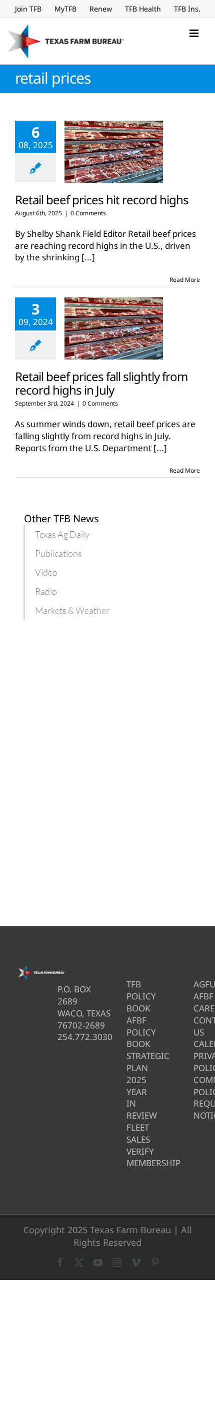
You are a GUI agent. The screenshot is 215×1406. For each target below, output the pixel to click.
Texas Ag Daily (62, 534)
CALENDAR (197, 1043)
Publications (58, 553)
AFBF (197, 996)
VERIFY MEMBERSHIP (129, 1157)
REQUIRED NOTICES (197, 1109)
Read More (185, 279)
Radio (46, 591)
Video (46, 572)
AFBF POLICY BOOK (129, 1032)
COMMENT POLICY (197, 1086)
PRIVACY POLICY (197, 1062)
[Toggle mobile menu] (195, 33)
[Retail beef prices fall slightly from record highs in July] (113, 328)
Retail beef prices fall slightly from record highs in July (101, 383)
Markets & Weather (72, 610)
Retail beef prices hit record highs (101, 199)
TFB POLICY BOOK (129, 996)
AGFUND (197, 984)
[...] (88, 257)
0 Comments (88, 213)
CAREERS (197, 1008)
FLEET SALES (129, 1133)
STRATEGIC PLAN (129, 1062)
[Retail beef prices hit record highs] (113, 152)
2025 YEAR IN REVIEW (129, 1097)
